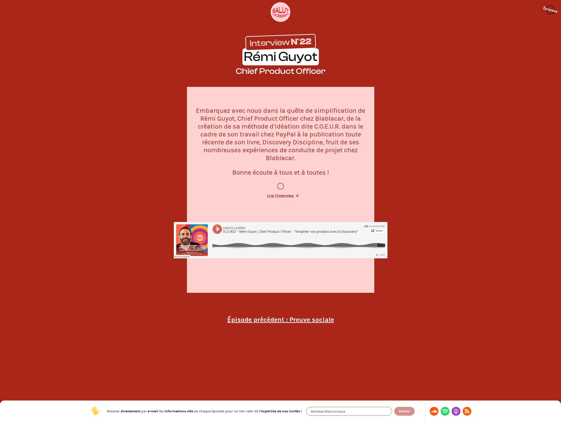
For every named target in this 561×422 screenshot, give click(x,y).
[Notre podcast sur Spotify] (445, 411)
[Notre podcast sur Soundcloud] (434, 411)
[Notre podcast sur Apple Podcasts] (456, 411)
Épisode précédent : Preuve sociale (280, 320)
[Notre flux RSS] (467, 411)
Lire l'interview (280, 195)
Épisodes (550, 10)
